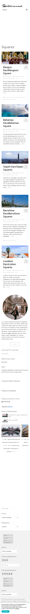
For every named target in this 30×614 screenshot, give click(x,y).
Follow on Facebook (9, 391)
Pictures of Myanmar (22, 97)
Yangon (14, 99)
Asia (5, 97)
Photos (9, 78)
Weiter (4, 93)
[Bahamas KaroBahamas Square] (15, 110)
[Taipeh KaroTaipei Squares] (15, 157)
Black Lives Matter (13, 420)
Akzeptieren (5, 611)
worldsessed (8, 76)
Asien (23, 76)
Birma (10, 97)
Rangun (8, 99)
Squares (13, 78)
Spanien (8, 221)
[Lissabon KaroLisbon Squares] (15, 251)
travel (11, 99)
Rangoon (4, 99)
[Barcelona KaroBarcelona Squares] (15, 201)
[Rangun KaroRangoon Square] (15, 57)
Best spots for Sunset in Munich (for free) (18, 415)
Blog (22, 129)
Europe (9, 240)
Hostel (12, 240)
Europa (23, 219)
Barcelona (6, 240)
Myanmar (5, 78)
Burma (12, 97)
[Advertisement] (15, 27)
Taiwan (12, 174)
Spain (15, 240)
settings (17, 608)
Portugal (8, 272)
